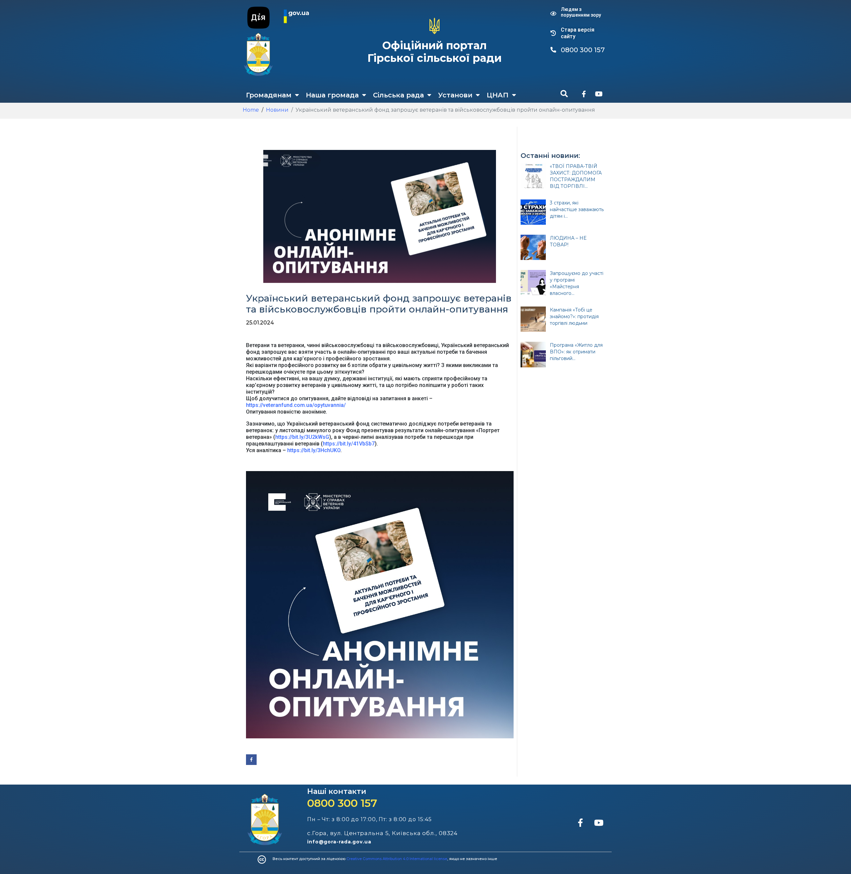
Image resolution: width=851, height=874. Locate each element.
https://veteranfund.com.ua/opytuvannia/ (296, 405)
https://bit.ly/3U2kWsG (302, 437)
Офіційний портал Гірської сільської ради (434, 51)
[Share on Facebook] (251, 759)
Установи (455, 95)
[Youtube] (598, 94)
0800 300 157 (342, 803)
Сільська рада (398, 95)
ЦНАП (498, 95)
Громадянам (269, 95)
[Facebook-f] (583, 94)
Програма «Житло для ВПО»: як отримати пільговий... (576, 351)
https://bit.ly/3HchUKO (313, 450)
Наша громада (332, 95)
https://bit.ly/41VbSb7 (349, 443)
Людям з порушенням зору (581, 12)
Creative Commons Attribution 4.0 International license (396, 858)
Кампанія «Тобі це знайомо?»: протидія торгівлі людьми (574, 316)
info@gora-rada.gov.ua (339, 842)
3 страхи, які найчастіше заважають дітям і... (577, 209)
